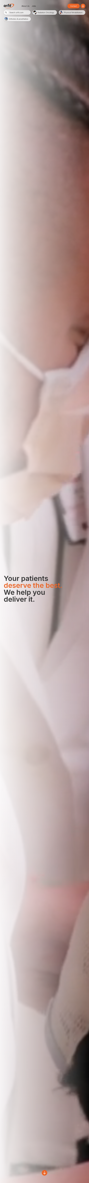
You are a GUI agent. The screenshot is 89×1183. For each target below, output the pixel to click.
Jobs (34, 6)
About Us (25, 6)
